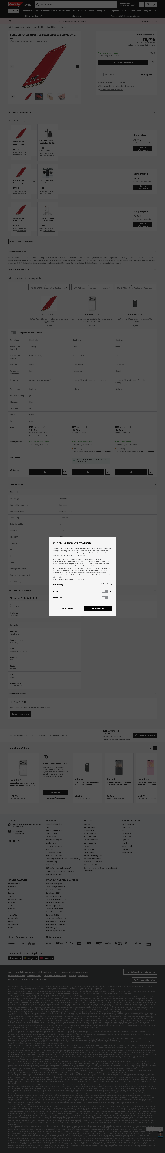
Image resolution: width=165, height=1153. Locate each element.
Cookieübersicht (81, 579)
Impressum (70, 579)
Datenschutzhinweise (59, 579)
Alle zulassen (98, 608)
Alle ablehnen (67, 608)
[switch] (105, 591)
